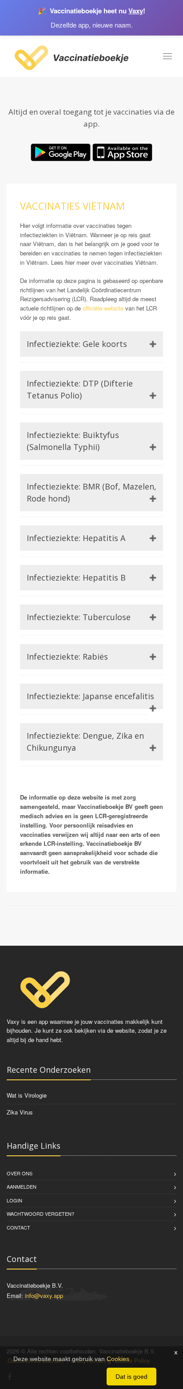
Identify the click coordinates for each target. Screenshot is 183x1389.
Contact (18, 1227)
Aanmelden (21, 1186)
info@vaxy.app (44, 1295)
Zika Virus (20, 1112)
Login (14, 1200)
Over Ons (19, 1173)
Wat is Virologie (27, 1095)
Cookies (118, 1358)
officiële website (103, 308)
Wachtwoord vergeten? (40, 1213)
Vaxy (135, 11)
